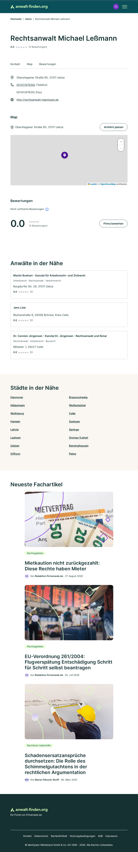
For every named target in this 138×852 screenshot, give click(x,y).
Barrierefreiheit (59, 836)
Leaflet (93, 184)
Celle (72, 413)
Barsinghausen (79, 445)
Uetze (28, 18)
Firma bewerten (113, 223)
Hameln (15, 421)
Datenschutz (41, 836)
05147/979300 (25, 85)
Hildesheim (17, 405)
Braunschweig (78, 397)
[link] (69, 285)
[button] (116, 7)
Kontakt (27, 836)
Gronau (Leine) (78, 437)
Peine (72, 453)
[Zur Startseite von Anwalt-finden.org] (28, 7)
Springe (74, 429)
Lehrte (14, 429)
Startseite (16, 18)
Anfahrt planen (113, 127)
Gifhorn (15, 453)
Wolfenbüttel (77, 405)
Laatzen (15, 437)
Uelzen (14, 445)
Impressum (111, 836)
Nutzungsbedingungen (82, 836)
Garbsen (74, 421)
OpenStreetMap (107, 184)
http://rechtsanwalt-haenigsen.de (37, 99)
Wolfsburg (17, 413)
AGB (100, 836)
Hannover (16, 397)
